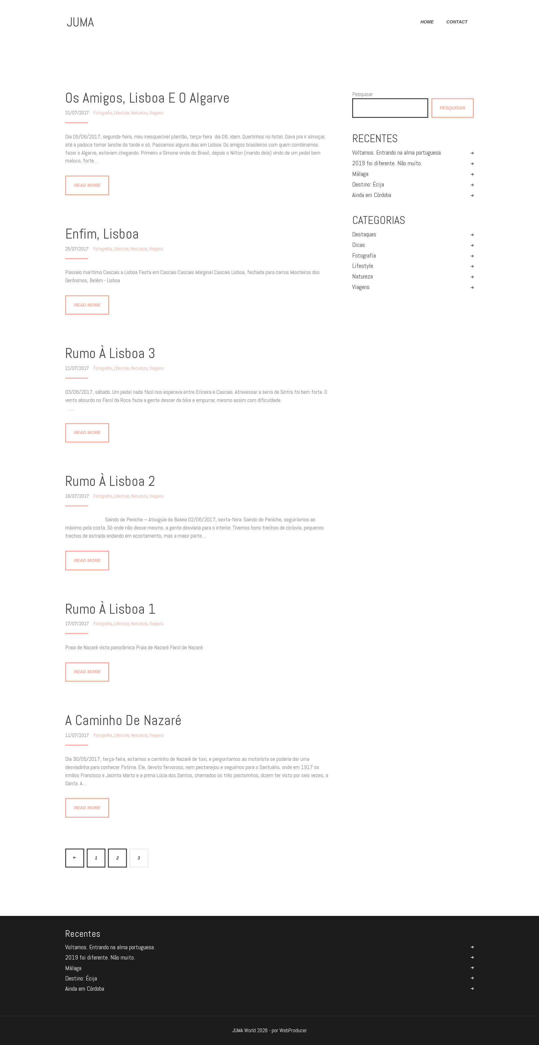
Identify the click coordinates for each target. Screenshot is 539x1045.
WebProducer (293, 1030)
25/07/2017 (77, 249)
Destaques (364, 234)
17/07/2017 (77, 624)
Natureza (139, 113)
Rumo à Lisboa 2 (110, 481)
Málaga (360, 174)
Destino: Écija (368, 184)
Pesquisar (362, 94)
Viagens (156, 113)
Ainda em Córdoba (371, 195)
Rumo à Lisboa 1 (110, 609)
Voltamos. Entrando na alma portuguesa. (397, 153)
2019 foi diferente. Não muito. (387, 163)
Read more (87, 185)
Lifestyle (121, 113)
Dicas (358, 245)
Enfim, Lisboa (102, 234)
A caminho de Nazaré (123, 720)
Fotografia (103, 113)
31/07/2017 (77, 113)
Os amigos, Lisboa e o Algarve (147, 98)
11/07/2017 (77, 735)
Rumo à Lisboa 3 (110, 353)
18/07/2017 (77, 496)
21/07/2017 (77, 368)
